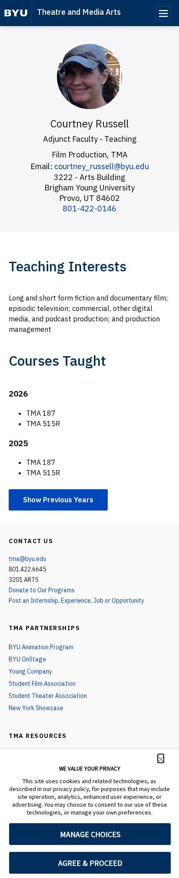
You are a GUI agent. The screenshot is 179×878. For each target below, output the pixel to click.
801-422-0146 (89, 209)
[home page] (16, 13)
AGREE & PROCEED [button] (90, 863)
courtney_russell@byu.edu (101, 166)
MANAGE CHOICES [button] (90, 834)
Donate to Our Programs (42, 590)
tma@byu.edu (27, 559)
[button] (161, 758)
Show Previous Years (58, 499)
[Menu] (163, 13)
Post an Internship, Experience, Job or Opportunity (76, 600)
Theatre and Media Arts (79, 12)
